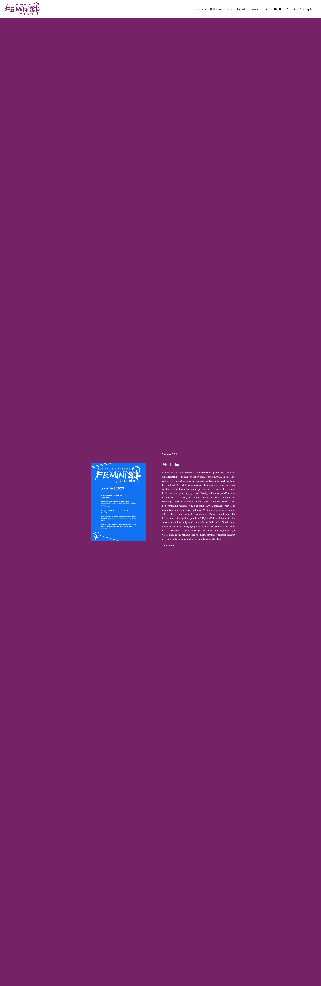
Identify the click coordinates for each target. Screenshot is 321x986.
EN (287, 9)
